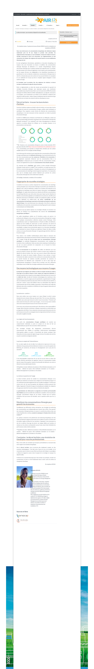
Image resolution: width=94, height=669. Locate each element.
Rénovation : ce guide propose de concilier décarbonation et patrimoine (35, 14)
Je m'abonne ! (68, 42)
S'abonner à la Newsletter (72, 25)
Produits (40, 25)
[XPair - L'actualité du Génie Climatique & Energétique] (47, 20)
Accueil (17, 25)
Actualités (24, 25)
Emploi (57, 25)
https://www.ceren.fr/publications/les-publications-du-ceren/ (42, 146)
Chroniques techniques (24, 28)
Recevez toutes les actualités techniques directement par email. (68, 36)
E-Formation (49, 25)
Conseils (33, 25)
